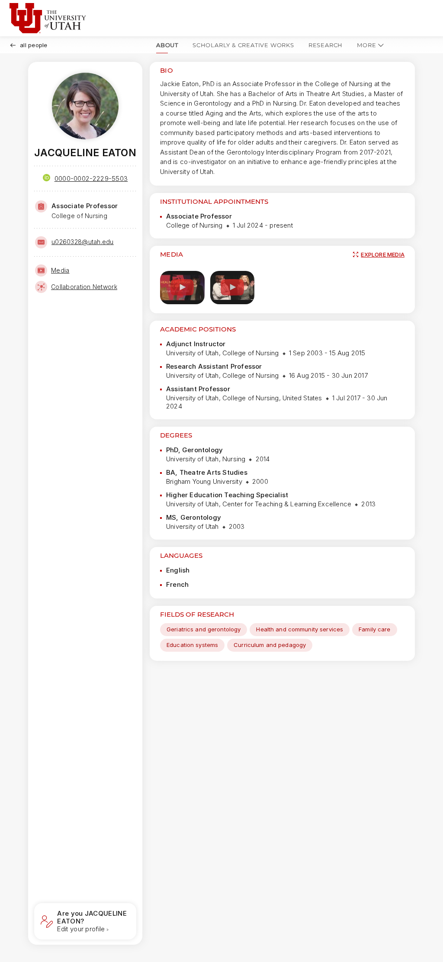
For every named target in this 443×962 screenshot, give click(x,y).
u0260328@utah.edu (82, 241)
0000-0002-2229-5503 (91, 178)
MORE (366, 45)
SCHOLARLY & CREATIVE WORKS (243, 45)
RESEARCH (325, 45)
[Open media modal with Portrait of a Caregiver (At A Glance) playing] (232, 287)
